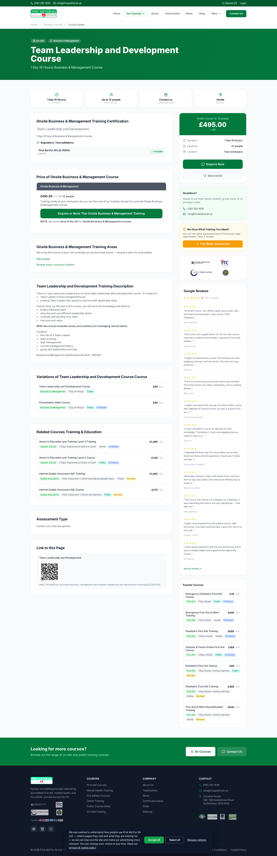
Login (243, 3)
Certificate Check (153, 800)
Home (116, 13)
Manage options (196, 839)
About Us (148, 784)
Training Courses (52, 24)
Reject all (174, 839)
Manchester (43, 258)
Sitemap (147, 811)
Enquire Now (215, 164)
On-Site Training (96, 811)
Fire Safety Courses (98, 795)
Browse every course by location (55, 264)
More (215, 13)
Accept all (154, 839)
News (189, 13)
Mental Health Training (100, 790)
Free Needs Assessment (215, 243)
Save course (215, 175)
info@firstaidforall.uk (69, 3)
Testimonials (172, 13)
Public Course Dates (98, 806)
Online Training (95, 800)
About (154, 13)
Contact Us (236, 13)
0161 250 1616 (42, 3)
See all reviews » (192, 568)
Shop (202, 13)
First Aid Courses (96, 784)
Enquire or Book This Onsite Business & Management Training (101, 213)
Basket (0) (231, 3)
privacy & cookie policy (82, 847)
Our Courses (134, 13)
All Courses (203, 751)
